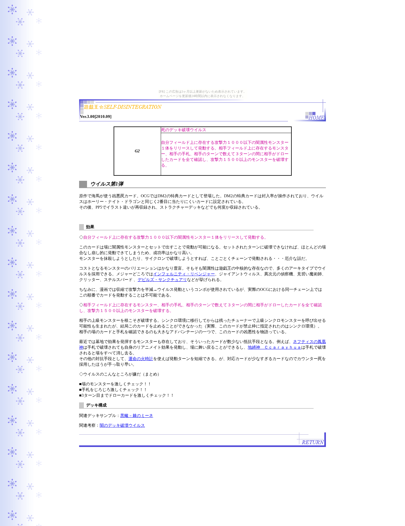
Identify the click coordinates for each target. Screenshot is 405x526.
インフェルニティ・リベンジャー (184, 274)
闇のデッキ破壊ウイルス (122, 425)
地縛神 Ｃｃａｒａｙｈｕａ (274, 347)
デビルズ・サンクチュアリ (162, 279)
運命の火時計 (140, 358)
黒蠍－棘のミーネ (136, 415)
